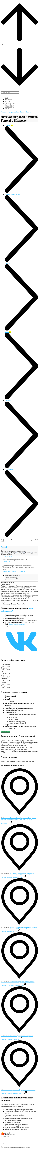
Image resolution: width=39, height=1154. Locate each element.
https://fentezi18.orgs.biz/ (17, 624)
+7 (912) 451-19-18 (7, 556)
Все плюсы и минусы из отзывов (13, 571)
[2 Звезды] (12, 553)
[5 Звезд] (34, 553)
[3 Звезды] (19, 553)
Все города (8, 1140)
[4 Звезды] (27, 553)
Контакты (8, 1144)
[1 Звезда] (4, 553)
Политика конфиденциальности (12, 1152)
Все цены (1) (6, 561)
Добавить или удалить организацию (17, 1142)
